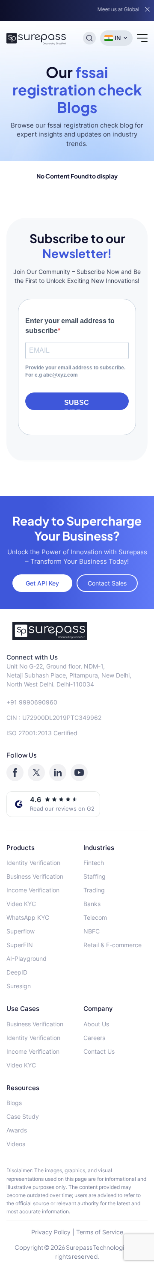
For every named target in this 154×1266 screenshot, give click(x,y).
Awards (16, 1130)
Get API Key (42, 583)
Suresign (18, 986)
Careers (94, 1037)
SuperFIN (19, 944)
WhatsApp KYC (27, 917)
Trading (94, 890)
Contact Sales (107, 583)
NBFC (91, 931)
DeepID (16, 972)
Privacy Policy (51, 1232)
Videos (15, 1143)
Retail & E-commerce (112, 944)
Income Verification (32, 890)
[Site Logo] (36, 38)
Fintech (93, 862)
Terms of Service (99, 1232)
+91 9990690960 (31, 702)
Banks (92, 903)
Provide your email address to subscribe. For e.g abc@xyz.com (75, 371)
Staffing (94, 876)
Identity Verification (33, 862)
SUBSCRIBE (76, 404)
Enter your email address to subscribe (70, 325)
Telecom (95, 917)
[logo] (77, 631)
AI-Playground (26, 958)
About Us (96, 1024)
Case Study (22, 1116)
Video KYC (21, 903)
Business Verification (34, 876)
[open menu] (142, 38)
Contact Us (99, 1051)
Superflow (20, 931)
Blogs (14, 1102)
